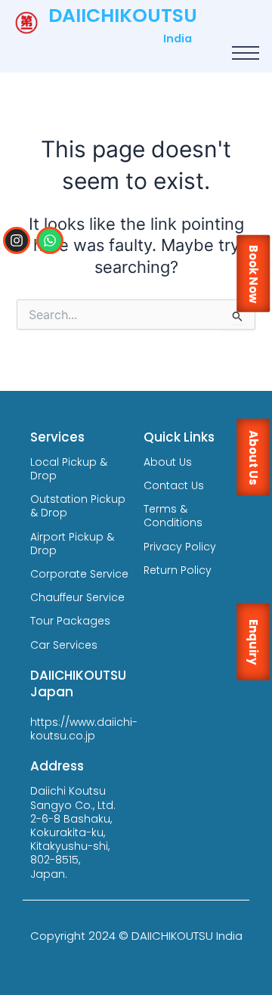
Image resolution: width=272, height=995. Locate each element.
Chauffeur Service (77, 597)
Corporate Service (79, 573)
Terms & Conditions (173, 515)
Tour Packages (70, 620)
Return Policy (178, 570)
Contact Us (174, 485)
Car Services (63, 644)
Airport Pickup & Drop (72, 543)
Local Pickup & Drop (68, 468)
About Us (168, 462)
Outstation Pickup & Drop (77, 505)
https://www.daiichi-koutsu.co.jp (84, 728)
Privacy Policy (180, 546)
